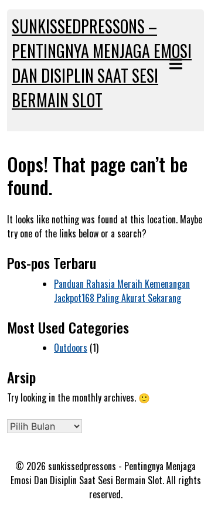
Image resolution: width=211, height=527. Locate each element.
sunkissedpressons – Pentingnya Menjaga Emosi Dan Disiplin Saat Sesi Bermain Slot (102, 63)
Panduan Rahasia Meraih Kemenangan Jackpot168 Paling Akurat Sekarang (122, 291)
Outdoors (70, 348)
